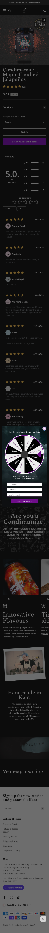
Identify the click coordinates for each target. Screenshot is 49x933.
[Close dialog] (44, 429)
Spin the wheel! (24, 501)
